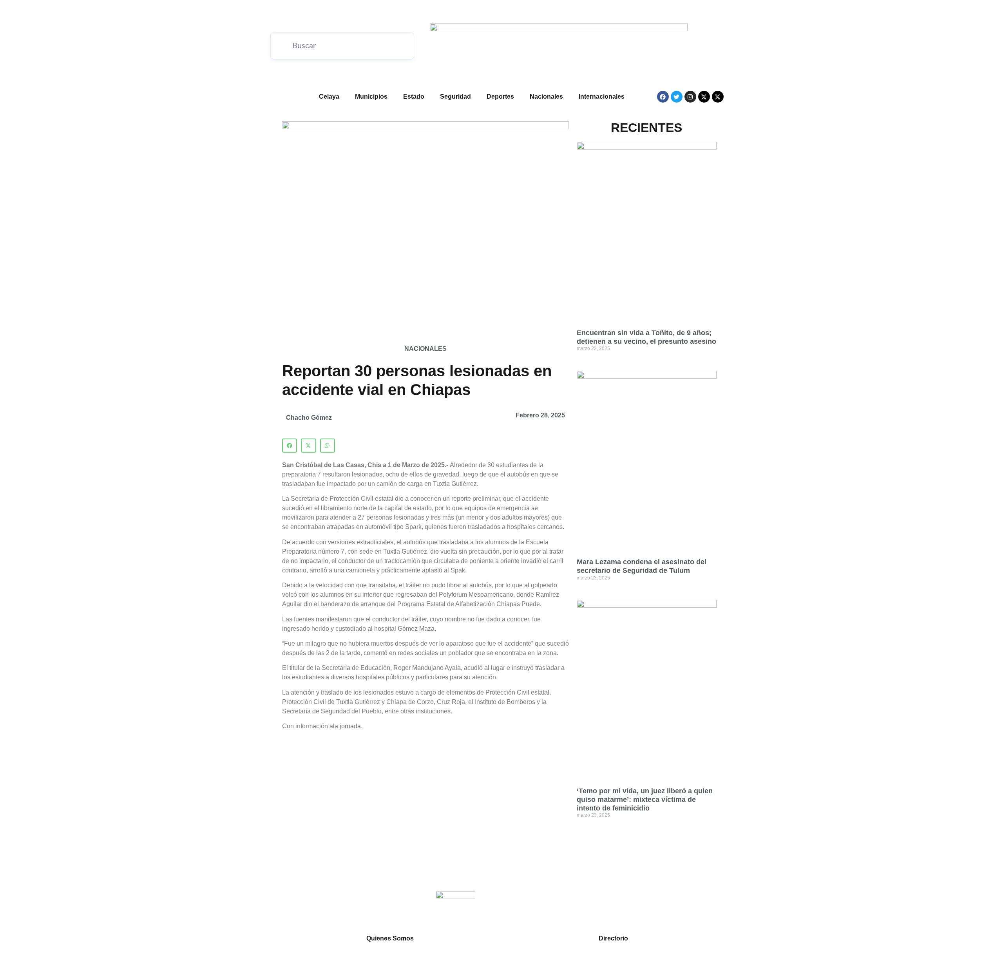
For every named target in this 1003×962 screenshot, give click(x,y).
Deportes (500, 96)
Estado (413, 96)
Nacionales (546, 96)
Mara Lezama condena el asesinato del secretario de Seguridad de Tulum (641, 566)
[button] (289, 446)
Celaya (329, 96)
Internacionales (602, 96)
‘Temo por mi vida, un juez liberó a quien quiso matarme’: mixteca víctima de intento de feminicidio (645, 799)
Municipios (371, 96)
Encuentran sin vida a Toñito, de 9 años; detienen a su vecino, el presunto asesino (646, 337)
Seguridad (455, 96)
